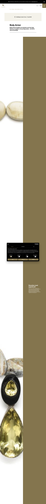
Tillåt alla (33, 259)
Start (10, 9)
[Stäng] (44, 1)
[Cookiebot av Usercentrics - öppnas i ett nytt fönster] (35, 244)
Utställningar (12, 9)
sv (39, 5)
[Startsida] (3, 5)
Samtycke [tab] (12, 246)
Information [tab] (23, 246)
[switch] (19, 256)
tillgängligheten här (34, 1)
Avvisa (13, 259)
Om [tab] (33, 246)
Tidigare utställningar (17, 9)
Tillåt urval (23, 259)
